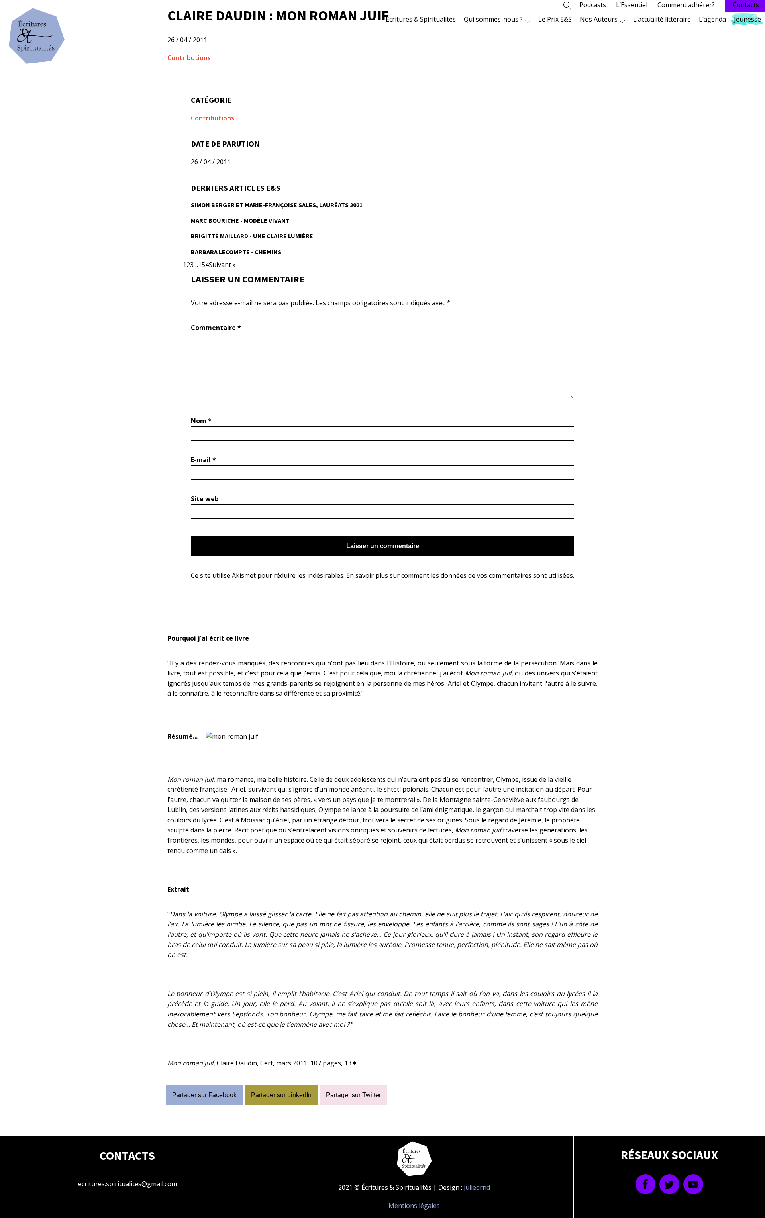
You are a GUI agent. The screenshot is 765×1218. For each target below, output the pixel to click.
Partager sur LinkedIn (281, 1095)
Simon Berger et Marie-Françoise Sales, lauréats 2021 (277, 205)
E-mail (203, 459)
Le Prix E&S (555, 19)
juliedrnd (477, 1187)
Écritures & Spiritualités (421, 19)
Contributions (189, 57)
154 (203, 264)
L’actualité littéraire (662, 19)
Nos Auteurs (599, 19)
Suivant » (222, 264)
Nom (201, 420)
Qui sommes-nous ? (493, 19)
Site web (205, 498)
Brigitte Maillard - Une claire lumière (252, 236)
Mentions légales (414, 1205)
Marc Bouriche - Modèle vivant (240, 220)
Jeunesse (747, 19)
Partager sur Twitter (353, 1095)
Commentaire (216, 327)
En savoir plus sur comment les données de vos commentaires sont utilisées (459, 575)
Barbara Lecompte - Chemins (236, 252)
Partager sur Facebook (204, 1095)
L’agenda (712, 19)
